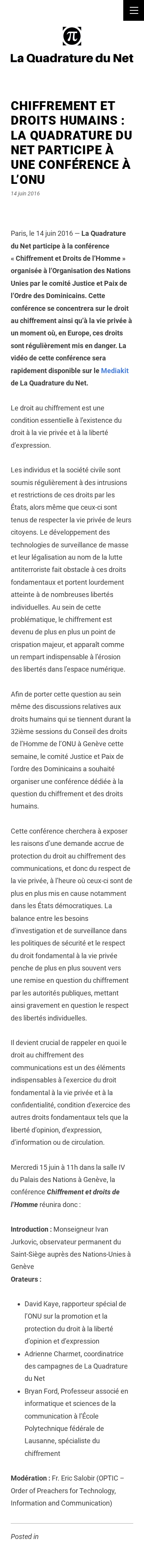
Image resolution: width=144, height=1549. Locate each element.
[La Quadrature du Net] (72, 44)
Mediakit (115, 371)
